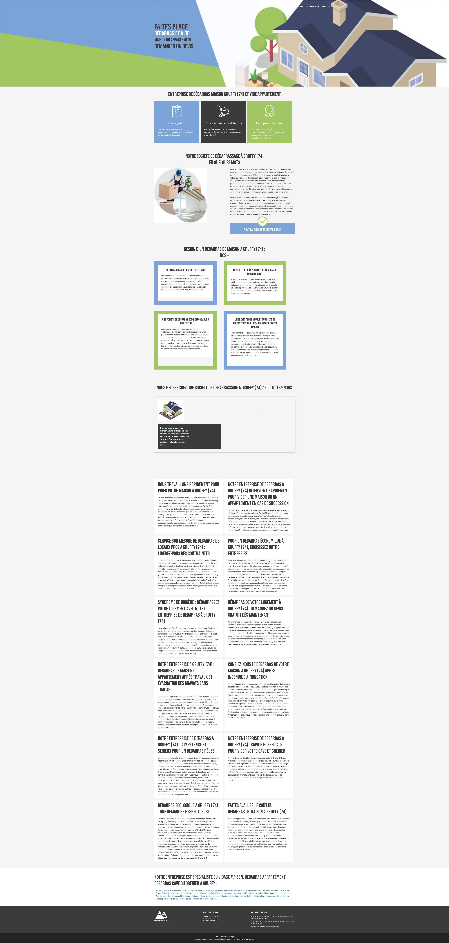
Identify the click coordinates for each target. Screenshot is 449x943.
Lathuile (211, 893)
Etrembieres (273, 890)
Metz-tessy (249, 893)
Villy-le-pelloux (186, 899)
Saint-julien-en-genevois (265, 896)
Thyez (165, 899)
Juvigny (175, 893)
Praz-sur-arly (161, 896)
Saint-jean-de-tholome (244, 896)
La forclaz (203, 893)
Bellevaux (167, 890)
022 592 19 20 (298, 6)
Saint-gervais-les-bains (210, 896)
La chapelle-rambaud (188, 893)
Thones (159, 899)
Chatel (192, 890)
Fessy (158, 893)
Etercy (264, 890)
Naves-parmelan (272, 893)
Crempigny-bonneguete (242, 890)
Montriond (260, 893)
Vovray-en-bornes (201, 899)
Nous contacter (328, 6)
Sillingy (286, 896)
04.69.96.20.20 (313, 6)
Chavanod (200, 890)
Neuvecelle (285, 893)
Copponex (226, 890)
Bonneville (176, 890)
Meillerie (219, 893)
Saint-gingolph (227, 896)
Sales (279, 896)
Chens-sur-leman (213, 890)
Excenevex (284, 890)
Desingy (256, 890)
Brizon (185, 890)
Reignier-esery (174, 896)
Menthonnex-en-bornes (234, 893)
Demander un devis (173, 46)
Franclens (166, 893)
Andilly (158, 890)
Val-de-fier (174, 899)
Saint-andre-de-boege (190, 896)
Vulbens (213, 899)
